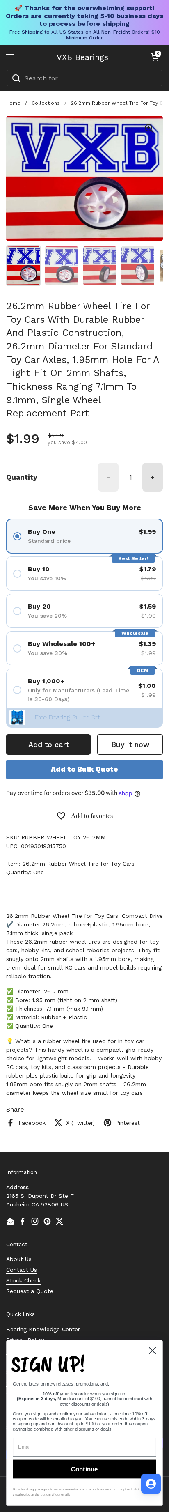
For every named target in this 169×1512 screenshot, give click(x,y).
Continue (84, 1469)
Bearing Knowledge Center (43, 1329)
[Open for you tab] (151, 1484)
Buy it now (130, 744)
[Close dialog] (152, 1350)
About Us (19, 1259)
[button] (154, 57)
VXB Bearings (82, 57)
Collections (46, 103)
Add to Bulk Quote (84, 769)
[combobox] (84, 78)
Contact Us (21, 1269)
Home (13, 103)
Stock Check (23, 1280)
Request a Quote (29, 1291)
